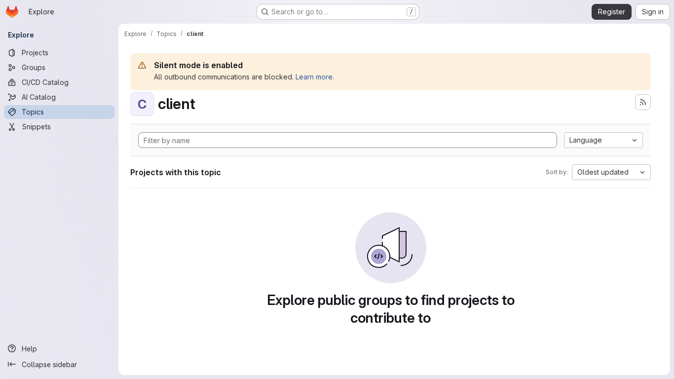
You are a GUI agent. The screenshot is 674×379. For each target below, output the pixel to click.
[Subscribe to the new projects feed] (643, 102)
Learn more (314, 77)
